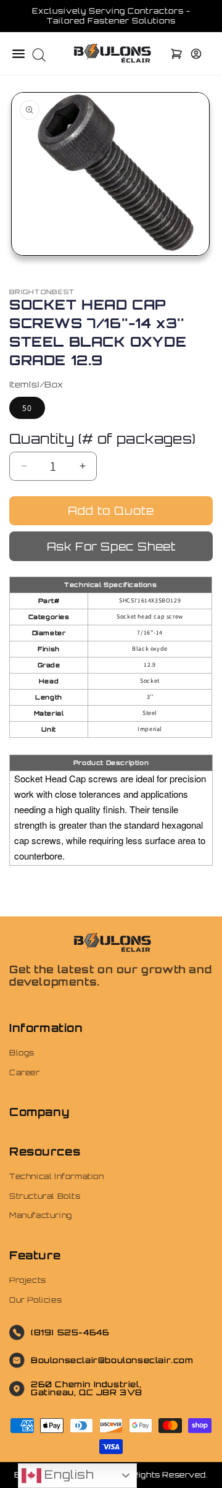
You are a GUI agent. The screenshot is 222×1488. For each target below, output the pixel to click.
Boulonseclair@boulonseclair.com (112, 1360)
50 (27, 407)
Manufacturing (40, 1215)
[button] (18, 53)
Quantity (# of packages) (102, 438)
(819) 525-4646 (70, 1332)
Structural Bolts (45, 1196)
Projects (27, 1280)
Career (24, 1072)
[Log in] (196, 53)
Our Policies (35, 1299)
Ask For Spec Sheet (111, 546)
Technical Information (56, 1176)
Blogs (22, 1052)
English (67, 1474)
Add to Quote (111, 510)
